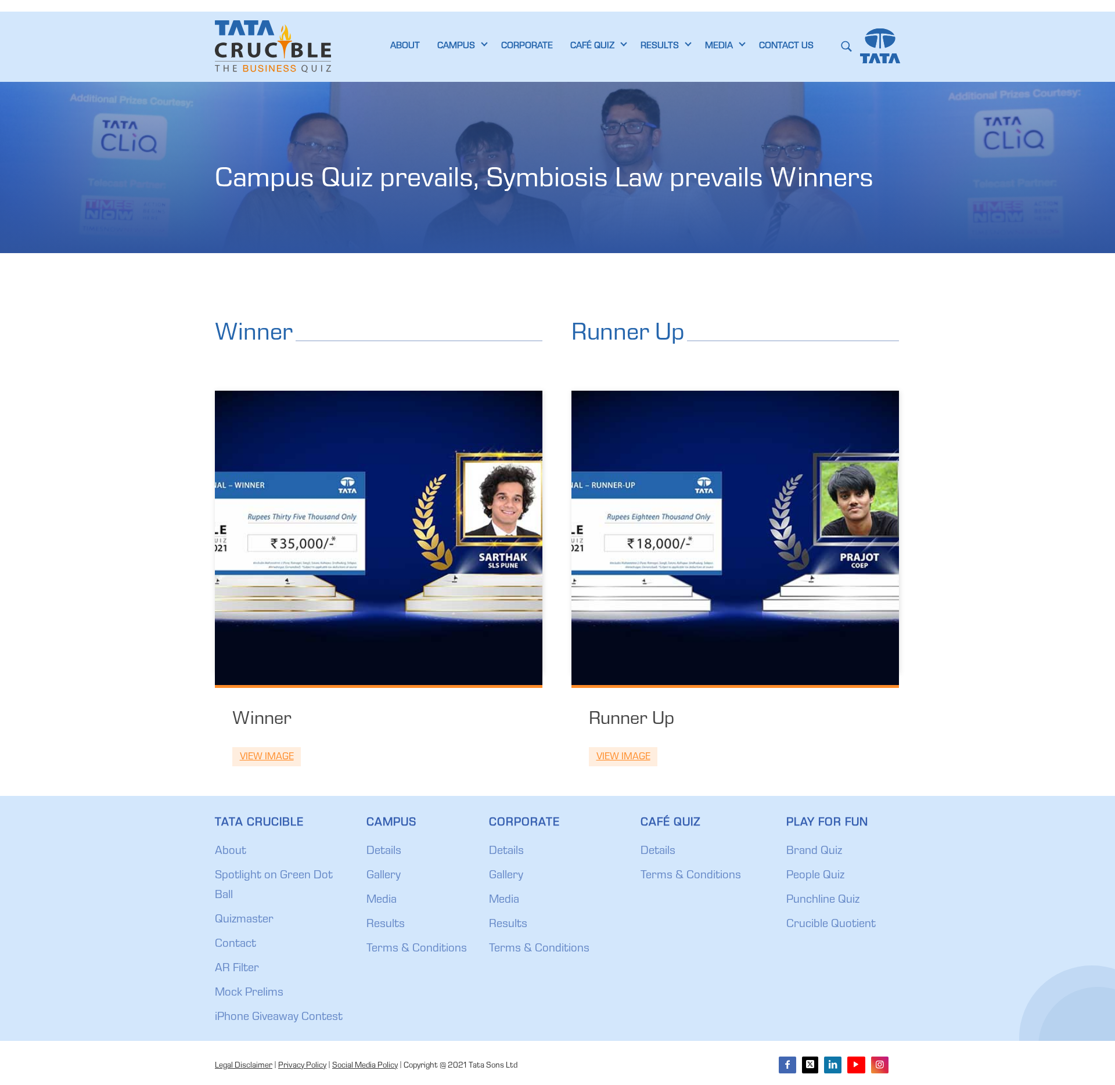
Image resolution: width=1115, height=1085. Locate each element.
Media (381, 900)
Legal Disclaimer (243, 1066)
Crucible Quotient (831, 925)
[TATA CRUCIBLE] (273, 46)
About (230, 851)
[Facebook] (787, 1065)
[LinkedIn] (832, 1065)
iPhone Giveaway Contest (279, 1017)
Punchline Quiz (822, 900)
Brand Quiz (814, 851)
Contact (235, 944)
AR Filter (237, 969)
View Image (267, 757)
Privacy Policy (302, 1066)
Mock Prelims (249, 993)
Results (385, 925)
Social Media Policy (365, 1066)
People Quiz (815, 876)
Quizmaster (244, 920)
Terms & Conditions (416, 949)
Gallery (383, 876)
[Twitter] (810, 1065)
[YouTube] (856, 1065)
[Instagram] (880, 1065)
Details (383, 851)
